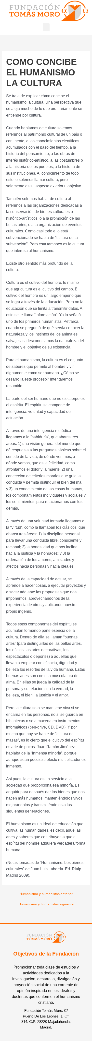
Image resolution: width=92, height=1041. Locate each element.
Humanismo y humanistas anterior (46, 894)
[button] (46, 27)
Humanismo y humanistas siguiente (46, 904)
